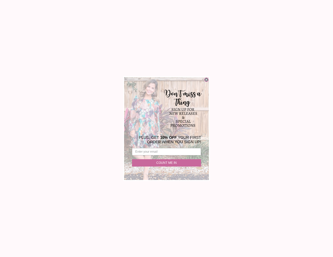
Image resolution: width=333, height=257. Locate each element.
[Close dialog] (206, 80)
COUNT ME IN (166, 162)
